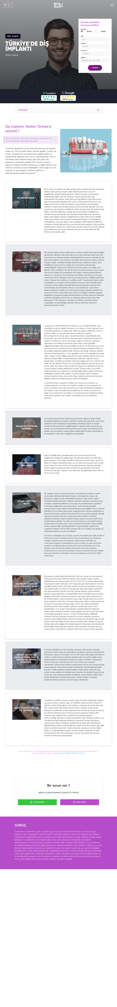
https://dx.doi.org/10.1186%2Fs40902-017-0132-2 (69, 753)
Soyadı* (83, 43)
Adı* (82, 36)
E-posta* (84, 50)
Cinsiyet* (84, 29)
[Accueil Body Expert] (58, 5)
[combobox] (84, 60)
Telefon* (83, 57)
